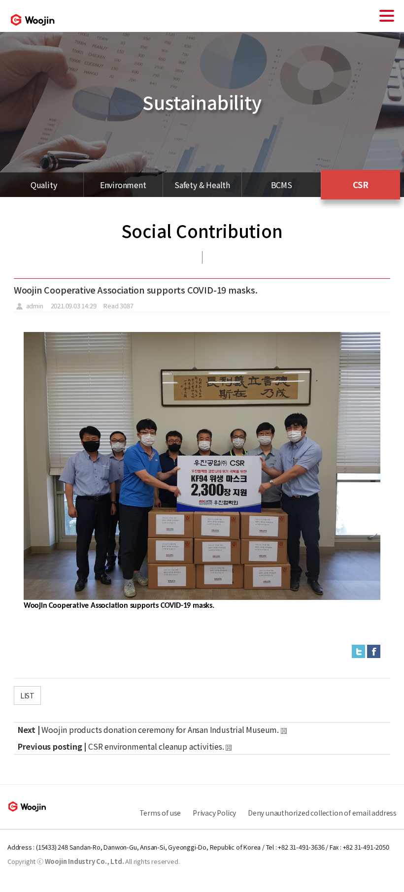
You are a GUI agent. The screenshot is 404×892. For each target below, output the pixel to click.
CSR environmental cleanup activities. (156, 746)
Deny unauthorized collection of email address (322, 813)
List (27, 695)
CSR (360, 184)
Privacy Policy (214, 813)
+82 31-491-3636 (301, 847)
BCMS (281, 185)
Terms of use (160, 813)
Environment (123, 185)
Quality (44, 185)
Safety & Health (202, 185)
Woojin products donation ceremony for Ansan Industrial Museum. (160, 729)
